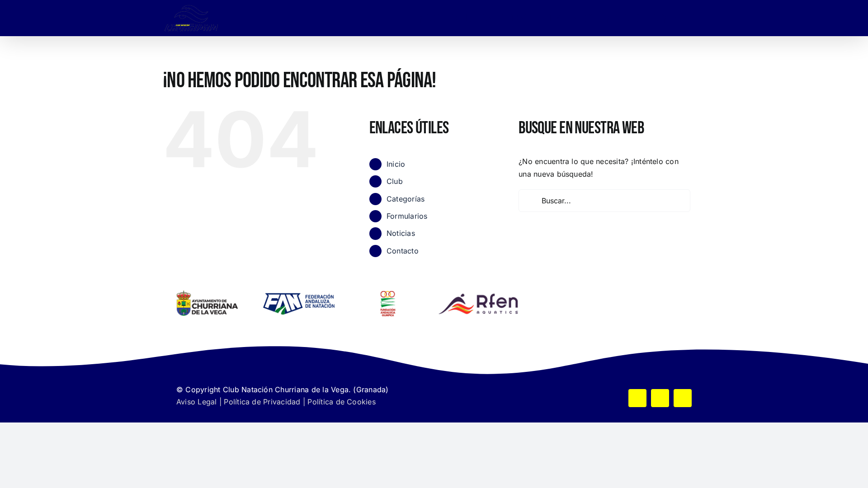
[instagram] (683, 398)
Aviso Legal (196, 401)
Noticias (401, 233)
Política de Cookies (341, 401)
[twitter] (660, 398)
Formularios (407, 216)
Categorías (406, 198)
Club (395, 181)
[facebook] (637, 398)
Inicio (396, 164)
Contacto (403, 250)
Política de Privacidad (262, 401)
